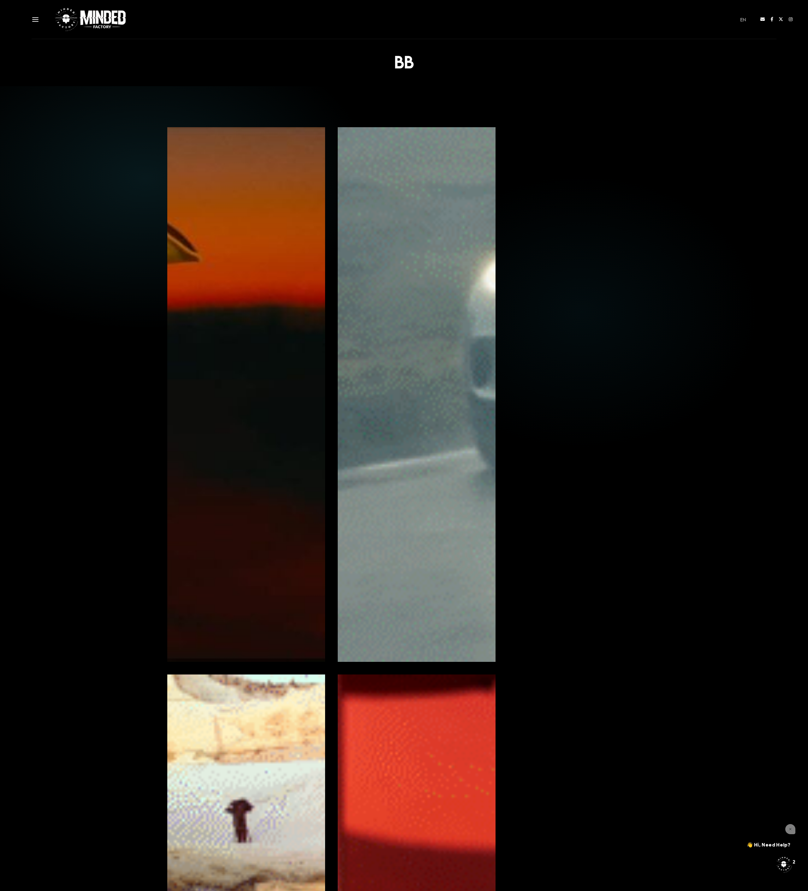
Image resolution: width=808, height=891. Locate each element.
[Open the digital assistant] (784, 864)
